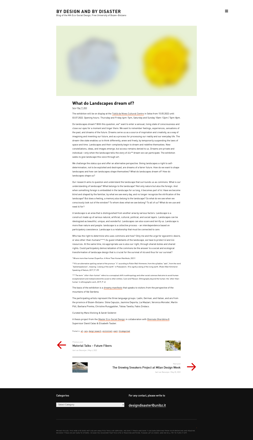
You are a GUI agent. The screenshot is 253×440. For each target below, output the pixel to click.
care (86, 331)
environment (107, 331)
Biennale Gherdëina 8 (158, 319)
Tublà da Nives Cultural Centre (128, 114)
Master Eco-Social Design (111, 319)
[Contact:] (196, 427)
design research (95, 331)
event (115, 331)
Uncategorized (124, 331)
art (82, 331)
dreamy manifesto (113, 288)
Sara (74, 108)
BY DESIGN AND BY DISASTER (88, 11)
